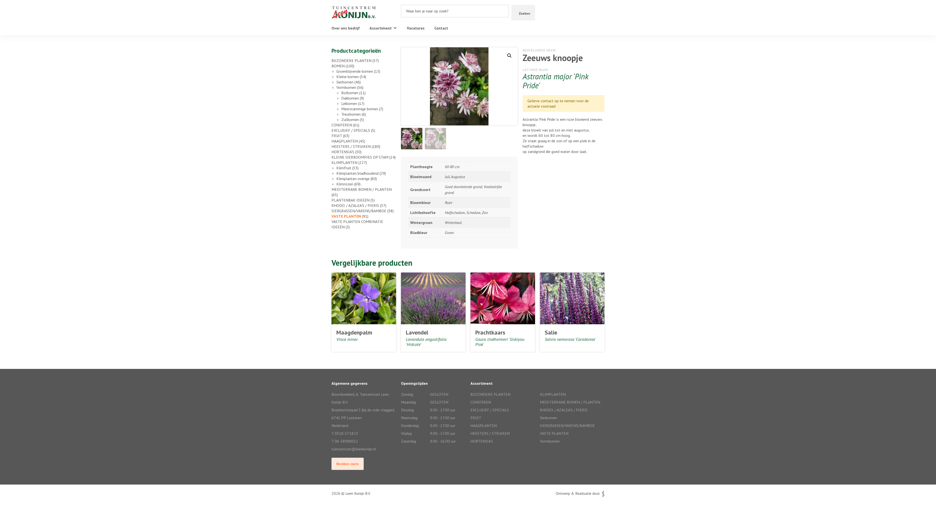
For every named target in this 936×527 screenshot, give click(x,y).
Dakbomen (350, 98)
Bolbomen (349, 92)
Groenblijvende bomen (354, 71)
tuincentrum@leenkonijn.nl (354, 448)
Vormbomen (346, 87)
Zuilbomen (350, 119)
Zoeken (524, 13)
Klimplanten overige (353, 178)
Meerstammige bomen (359, 108)
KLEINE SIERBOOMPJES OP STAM (360, 157)
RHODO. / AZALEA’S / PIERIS (563, 409)
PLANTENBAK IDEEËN (351, 200)
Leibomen (349, 103)
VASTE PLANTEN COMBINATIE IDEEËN (357, 224)
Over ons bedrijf (346, 28)
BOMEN (338, 65)
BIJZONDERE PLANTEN (351, 60)
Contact (441, 28)
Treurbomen (351, 114)
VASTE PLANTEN (346, 216)
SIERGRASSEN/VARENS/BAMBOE (359, 210)
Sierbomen (344, 82)
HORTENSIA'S (343, 151)
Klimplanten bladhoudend (357, 173)
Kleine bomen (347, 76)
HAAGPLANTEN (345, 141)
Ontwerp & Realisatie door (579, 493)
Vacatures (416, 28)
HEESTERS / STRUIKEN (351, 146)
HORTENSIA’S (481, 441)
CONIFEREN (342, 124)
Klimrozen (344, 184)
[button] (509, 55)
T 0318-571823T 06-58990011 (345, 437)
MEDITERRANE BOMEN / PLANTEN (362, 189)
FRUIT (337, 135)
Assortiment (381, 28)
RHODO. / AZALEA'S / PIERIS (355, 205)
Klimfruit (343, 167)
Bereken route (347, 464)
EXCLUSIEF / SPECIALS (351, 130)
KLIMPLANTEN (344, 162)
